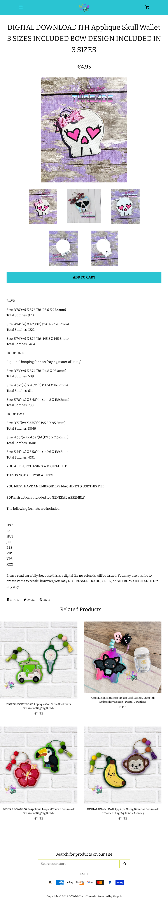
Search (84, 873)
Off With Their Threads (82, 896)
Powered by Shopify (110, 896)
